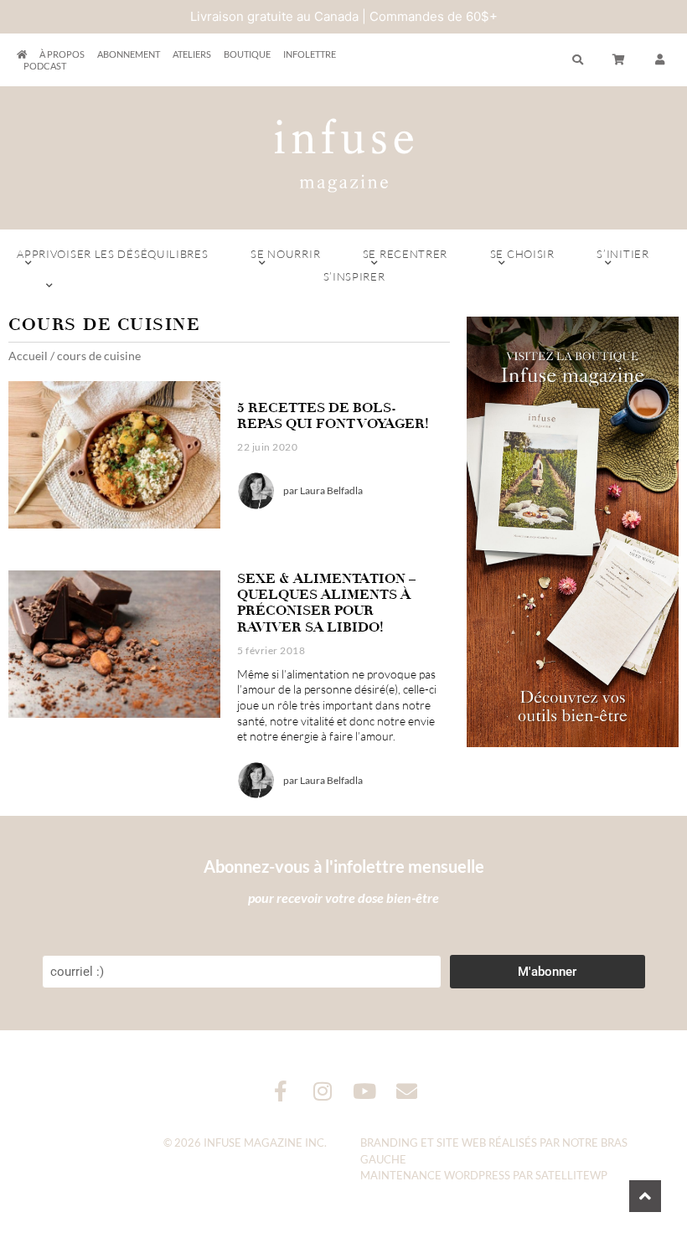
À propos (62, 54)
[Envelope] (406, 1091)
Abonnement (128, 54)
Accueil (28, 355)
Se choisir (522, 253)
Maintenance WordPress (435, 1175)
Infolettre (309, 54)
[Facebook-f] (281, 1091)
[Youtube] (364, 1091)
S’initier (622, 253)
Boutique (247, 54)
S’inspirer (354, 276)
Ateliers (192, 54)
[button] (660, 60)
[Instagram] (323, 1091)
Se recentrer (405, 253)
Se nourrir (285, 253)
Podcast (44, 65)
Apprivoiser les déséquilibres (112, 253)
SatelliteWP (571, 1175)
